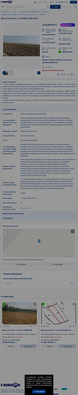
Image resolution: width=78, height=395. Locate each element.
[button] (39, 391)
